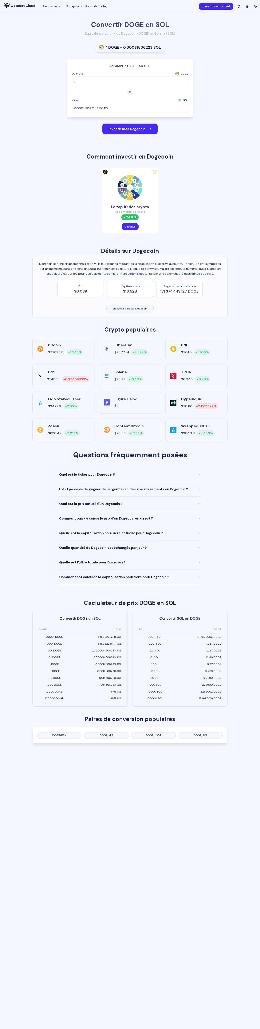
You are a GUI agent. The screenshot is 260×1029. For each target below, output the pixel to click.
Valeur (76, 100)
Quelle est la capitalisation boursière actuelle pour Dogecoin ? (111, 533)
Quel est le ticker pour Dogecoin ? (87, 474)
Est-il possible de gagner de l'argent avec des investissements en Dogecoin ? (123, 489)
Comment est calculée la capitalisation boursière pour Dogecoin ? (114, 577)
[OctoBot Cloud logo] (7, 5)
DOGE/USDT (153, 735)
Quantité (77, 73)
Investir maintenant (216, 6)
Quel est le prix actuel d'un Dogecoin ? (91, 503)
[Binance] (104, 172)
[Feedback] (238, 6)
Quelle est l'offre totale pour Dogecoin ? (92, 562)
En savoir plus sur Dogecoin (130, 308)
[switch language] (247, 6)
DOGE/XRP (106, 735)
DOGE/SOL (200, 735)
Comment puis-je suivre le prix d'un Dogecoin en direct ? (106, 518)
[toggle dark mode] (255, 6)
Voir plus (130, 226)
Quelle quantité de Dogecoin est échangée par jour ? (103, 547)
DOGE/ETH (59, 735)
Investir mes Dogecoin (126, 129)
